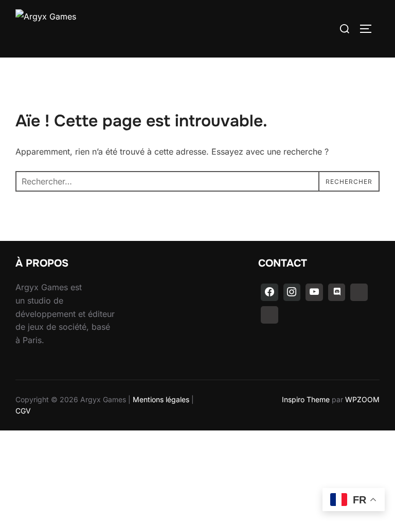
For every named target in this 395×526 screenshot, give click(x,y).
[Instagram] (292, 292)
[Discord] (337, 292)
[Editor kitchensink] (359, 292)
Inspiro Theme (306, 399)
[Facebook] (269, 292)
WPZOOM (362, 399)
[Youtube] (314, 292)
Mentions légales (161, 399)
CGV (23, 410)
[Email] (269, 315)
